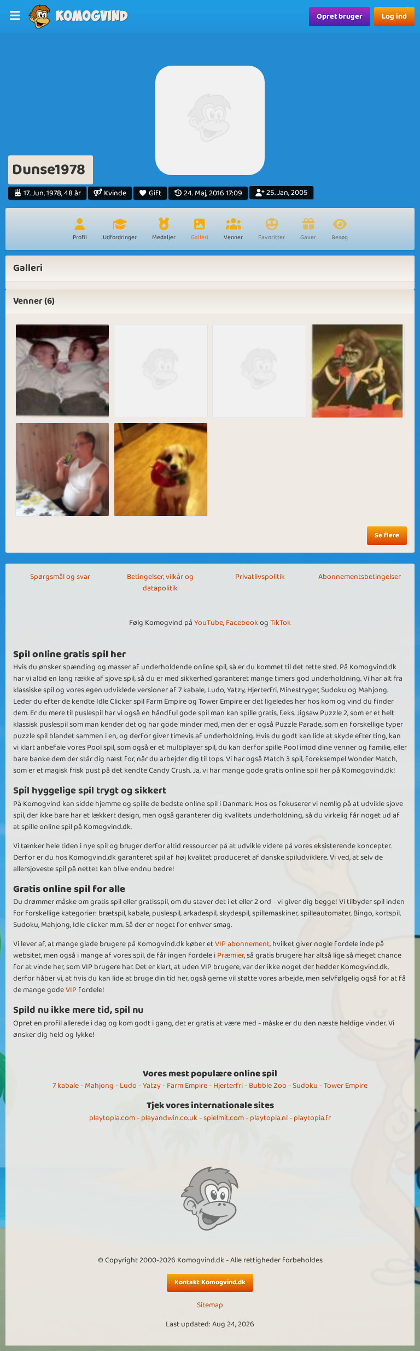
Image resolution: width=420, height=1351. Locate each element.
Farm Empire (187, 1086)
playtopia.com (112, 1118)
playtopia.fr (312, 1118)
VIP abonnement (242, 944)
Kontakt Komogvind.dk (210, 1282)
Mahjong (99, 1086)
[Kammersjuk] (357, 371)
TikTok (280, 623)
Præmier (230, 955)
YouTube (208, 623)
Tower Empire (346, 1086)
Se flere (387, 535)
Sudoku (305, 1086)
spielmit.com (223, 1118)
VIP (71, 990)
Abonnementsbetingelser (359, 577)
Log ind (394, 16)
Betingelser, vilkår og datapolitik (160, 582)
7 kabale (65, 1086)
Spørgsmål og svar (60, 577)
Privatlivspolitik (260, 577)
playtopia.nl (269, 1118)
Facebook (242, 623)
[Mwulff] (259, 371)
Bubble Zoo (268, 1086)
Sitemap (210, 1305)
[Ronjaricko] (62, 371)
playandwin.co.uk (169, 1118)
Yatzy (152, 1086)
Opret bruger (340, 16)
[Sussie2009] (161, 469)
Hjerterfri (228, 1086)
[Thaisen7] (161, 371)
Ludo (128, 1086)
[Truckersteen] (62, 469)
